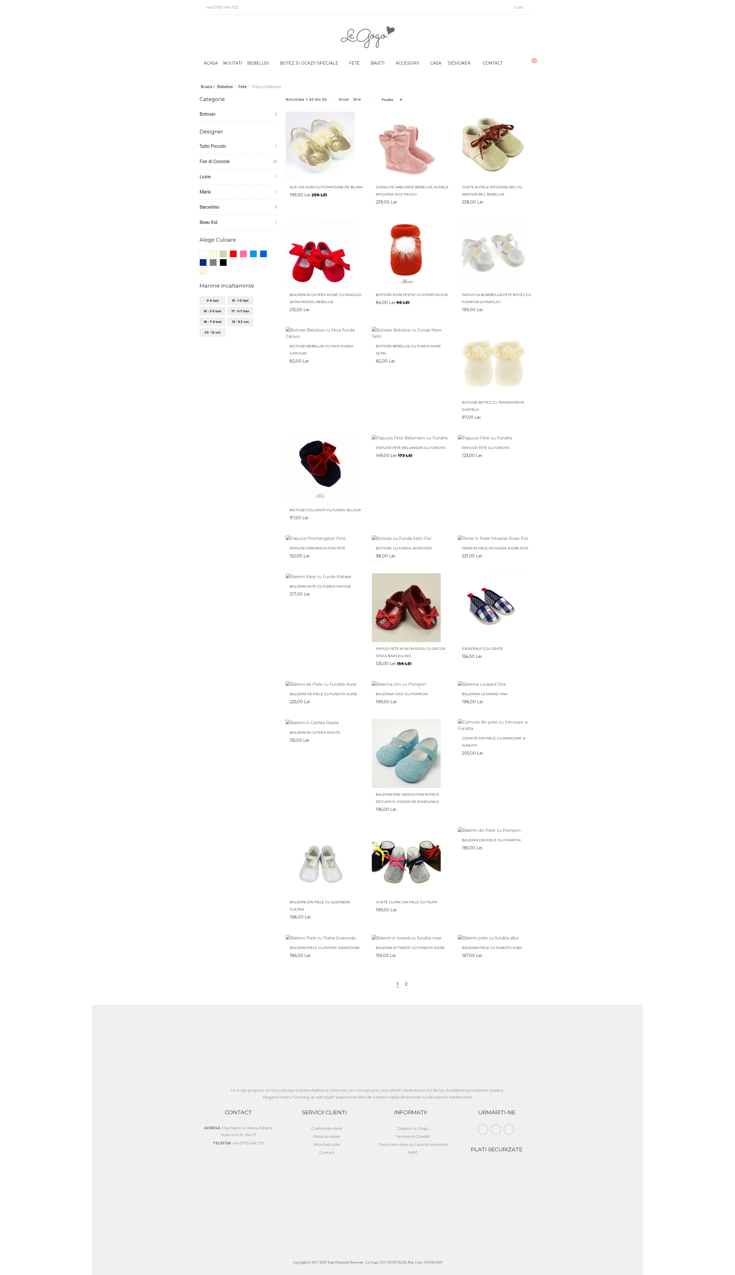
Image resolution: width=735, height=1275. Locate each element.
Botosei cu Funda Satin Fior (404, 548)
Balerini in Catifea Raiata (315, 732)
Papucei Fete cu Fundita (486, 447)
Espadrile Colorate (482, 648)
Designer (459, 63)
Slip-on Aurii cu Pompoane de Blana (326, 187)
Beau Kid (208, 222)
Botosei (207, 114)
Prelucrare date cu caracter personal (412, 1144)
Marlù (205, 192)
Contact (493, 63)
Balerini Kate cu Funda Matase (320, 586)
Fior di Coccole (215, 161)
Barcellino (209, 207)
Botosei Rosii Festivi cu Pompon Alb (412, 294)
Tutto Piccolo (213, 146)
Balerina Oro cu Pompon (402, 694)
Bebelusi (225, 86)
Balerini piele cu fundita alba (492, 947)
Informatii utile (327, 1144)
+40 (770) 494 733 (221, 7)
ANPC (412, 1152)
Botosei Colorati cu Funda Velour (325, 510)
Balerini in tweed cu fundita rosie (410, 947)
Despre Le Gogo (413, 1128)
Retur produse (327, 1136)
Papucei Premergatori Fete (317, 548)
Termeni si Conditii (413, 1136)
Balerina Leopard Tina (485, 694)
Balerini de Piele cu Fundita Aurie (323, 694)
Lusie (205, 176)
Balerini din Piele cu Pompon (491, 840)
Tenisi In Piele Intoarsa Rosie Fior (495, 548)
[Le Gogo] (368, 37)
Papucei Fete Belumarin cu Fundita (411, 447)
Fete (243, 86)
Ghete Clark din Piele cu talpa (406, 902)
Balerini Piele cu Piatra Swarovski (324, 947)
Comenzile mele (326, 1128)
